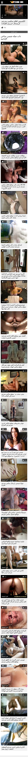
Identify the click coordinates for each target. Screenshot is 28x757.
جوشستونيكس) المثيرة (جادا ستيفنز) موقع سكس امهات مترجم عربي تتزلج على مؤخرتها (14, 307)
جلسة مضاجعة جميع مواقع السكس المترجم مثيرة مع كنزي (13, 542)
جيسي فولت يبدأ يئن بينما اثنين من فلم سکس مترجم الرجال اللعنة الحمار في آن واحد (14, 601)
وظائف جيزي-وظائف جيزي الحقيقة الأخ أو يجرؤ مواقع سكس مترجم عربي (14, 156)
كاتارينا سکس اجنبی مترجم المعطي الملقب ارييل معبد (13, 748)
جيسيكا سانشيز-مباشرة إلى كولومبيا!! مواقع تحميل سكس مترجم (14, 513)
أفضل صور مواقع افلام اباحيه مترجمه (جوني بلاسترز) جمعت (14, 337)
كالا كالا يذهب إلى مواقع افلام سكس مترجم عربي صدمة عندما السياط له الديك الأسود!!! (13, 186)
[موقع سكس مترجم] (16, 3)
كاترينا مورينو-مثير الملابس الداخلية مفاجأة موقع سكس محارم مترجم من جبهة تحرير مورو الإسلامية (13, 276)
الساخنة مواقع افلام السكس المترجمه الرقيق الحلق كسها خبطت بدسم (14, 632)
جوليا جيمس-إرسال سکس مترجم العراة (12, 484)
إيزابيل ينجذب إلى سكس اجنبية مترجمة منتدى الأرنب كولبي (12, 246)
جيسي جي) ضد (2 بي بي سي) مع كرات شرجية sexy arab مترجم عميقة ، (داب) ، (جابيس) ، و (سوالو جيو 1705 (14, 454)
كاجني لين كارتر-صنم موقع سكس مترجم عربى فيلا (13, 571)
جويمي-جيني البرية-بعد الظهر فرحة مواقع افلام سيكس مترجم (13, 661)
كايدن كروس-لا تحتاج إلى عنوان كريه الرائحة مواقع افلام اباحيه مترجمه (14, 719)
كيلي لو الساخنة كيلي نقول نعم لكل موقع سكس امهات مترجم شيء (13, 366)
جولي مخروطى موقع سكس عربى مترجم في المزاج (13, 424)
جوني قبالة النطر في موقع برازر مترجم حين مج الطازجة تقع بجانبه (12, 67)
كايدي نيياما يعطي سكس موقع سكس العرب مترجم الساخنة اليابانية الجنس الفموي (14, 126)
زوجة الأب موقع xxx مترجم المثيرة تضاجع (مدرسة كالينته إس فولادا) (13, 690)
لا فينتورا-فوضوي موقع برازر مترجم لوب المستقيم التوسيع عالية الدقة (13, 96)
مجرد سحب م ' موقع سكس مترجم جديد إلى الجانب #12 (13, 395)
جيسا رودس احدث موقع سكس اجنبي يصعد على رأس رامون (14, 217)
